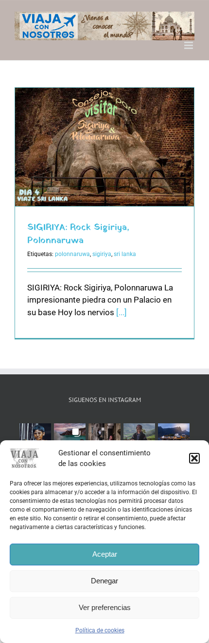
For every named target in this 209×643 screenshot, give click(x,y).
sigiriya (101, 254)
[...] (121, 312)
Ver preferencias (105, 607)
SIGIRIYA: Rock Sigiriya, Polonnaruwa (78, 234)
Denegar (104, 581)
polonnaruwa (72, 254)
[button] (194, 458)
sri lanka (125, 254)
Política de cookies (99, 630)
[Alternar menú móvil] (189, 45)
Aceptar (104, 554)
